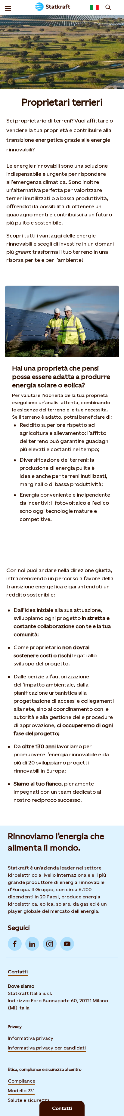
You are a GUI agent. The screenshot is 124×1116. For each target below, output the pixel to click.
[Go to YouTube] (67, 944)
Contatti (18, 972)
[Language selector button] (94, 7)
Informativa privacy (30, 1038)
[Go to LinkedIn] (32, 944)
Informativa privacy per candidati (47, 1048)
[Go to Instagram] (50, 944)
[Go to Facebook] (15, 944)
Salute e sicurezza (29, 1100)
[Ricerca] (108, 7)
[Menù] (8, 7)
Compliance (21, 1081)
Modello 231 (21, 1090)
